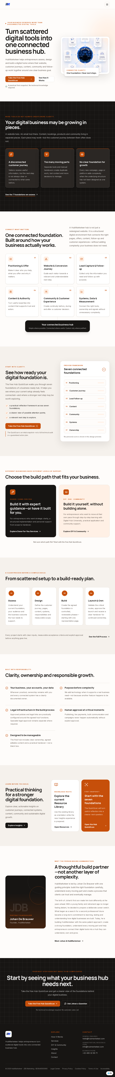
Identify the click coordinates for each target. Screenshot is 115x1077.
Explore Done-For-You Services (24, 531)
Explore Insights (15, 825)
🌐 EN (110, 1073)
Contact (54, 1057)
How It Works (57, 1037)
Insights (54, 1049)
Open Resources (61, 827)
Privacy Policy (67, 1069)
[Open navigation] (107, 4)
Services (54, 1041)
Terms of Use (93, 1069)
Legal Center (55, 1069)
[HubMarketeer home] (7, 4)
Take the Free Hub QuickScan (16, 79)
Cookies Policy (80, 1069)
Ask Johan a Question (77, 1004)
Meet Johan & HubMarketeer (68, 941)
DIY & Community (58, 1045)
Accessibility (105, 1069)
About (53, 1053)
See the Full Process (98, 637)
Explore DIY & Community (74, 531)
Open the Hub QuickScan (91, 825)
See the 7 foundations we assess (20, 194)
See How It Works (43, 79)
